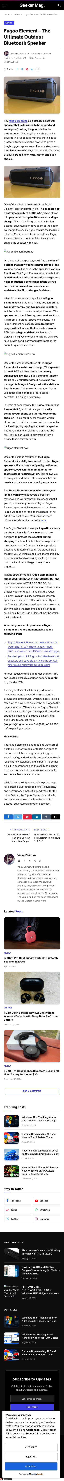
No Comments (38, 58)
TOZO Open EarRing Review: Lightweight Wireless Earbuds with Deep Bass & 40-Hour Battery (31, 1016)
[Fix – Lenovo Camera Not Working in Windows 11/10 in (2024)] (11, 1254)
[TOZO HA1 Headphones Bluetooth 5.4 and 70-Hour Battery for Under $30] (32, 1046)
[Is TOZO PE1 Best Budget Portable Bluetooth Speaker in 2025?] (32, 933)
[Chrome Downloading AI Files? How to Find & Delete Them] (11, 1138)
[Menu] (5, 5)
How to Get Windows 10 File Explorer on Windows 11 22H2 (47, 837)
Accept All (31, 1466)
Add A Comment (32, 1091)
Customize (31, 1447)
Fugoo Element (18, 120)
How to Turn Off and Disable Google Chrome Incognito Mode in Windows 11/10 (41, 1270)
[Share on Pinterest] (27, 69)
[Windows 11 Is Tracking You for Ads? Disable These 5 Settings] (11, 1121)
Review (8, 23)
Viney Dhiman (19, 53)
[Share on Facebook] (17, 69)
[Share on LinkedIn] (32, 69)
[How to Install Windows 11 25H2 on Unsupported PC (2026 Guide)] (11, 1154)
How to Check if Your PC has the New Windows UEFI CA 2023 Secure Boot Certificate (40, 1170)
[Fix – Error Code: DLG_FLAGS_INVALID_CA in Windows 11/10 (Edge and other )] (11, 1291)
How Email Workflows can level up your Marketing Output (19, 837)
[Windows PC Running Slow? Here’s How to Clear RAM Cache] (11, 1338)
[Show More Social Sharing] (37, 69)
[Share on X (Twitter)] (22, 69)
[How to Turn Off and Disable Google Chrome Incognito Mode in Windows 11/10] (11, 1271)
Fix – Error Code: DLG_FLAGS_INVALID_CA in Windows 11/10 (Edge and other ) (40, 1290)
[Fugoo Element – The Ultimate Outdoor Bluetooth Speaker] (32, 95)
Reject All (31, 1456)
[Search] (59, 5)
